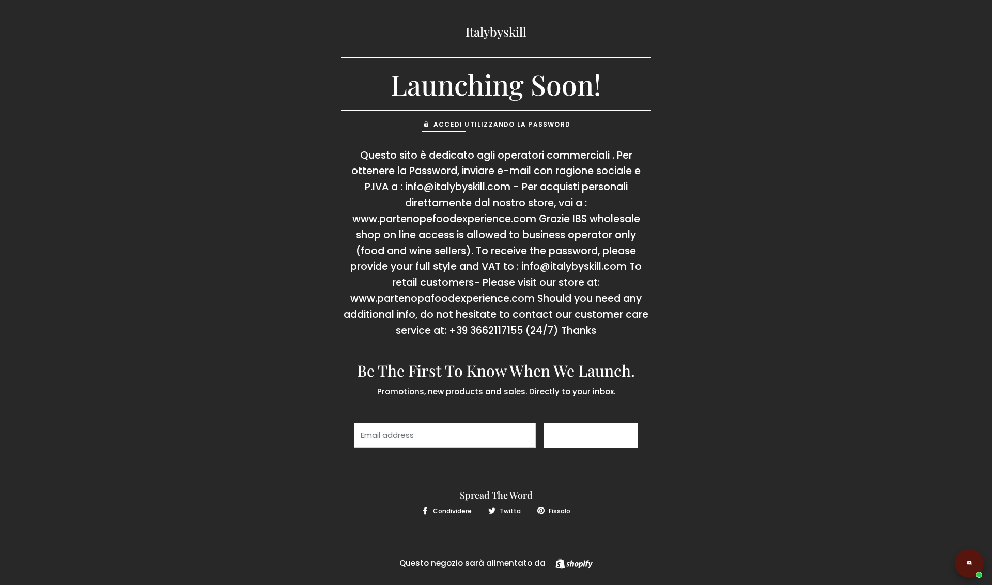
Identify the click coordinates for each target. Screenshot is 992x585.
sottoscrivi (591, 435)
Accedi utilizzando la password (501, 124)
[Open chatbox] (969, 563)
